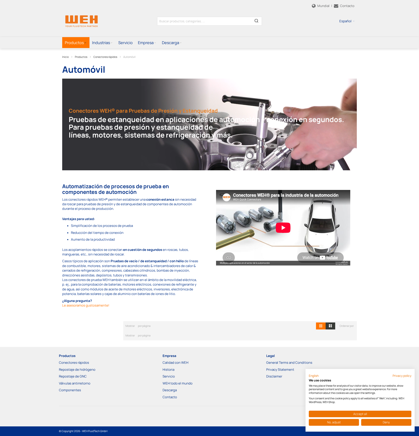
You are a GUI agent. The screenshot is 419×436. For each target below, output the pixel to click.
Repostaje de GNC (73, 376)
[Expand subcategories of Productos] (85, 43)
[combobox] (209, 21)
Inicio (65, 57)
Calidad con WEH (175, 362)
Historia (168, 369)
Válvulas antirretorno (74, 383)
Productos (81, 57)
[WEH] (81, 21)
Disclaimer (274, 376)
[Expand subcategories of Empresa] (155, 43)
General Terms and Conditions (289, 362)
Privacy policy (402, 376)
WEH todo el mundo (177, 383)
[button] (347, 21)
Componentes (70, 390)
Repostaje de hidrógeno (77, 369)
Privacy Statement (280, 369)
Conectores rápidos (105, 57)
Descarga (170, 390)
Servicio (169, 376)
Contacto (170, 397)
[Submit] (256, 20)
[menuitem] (75, 42)
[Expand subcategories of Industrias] (111, 43)
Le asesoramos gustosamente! (85, 305)
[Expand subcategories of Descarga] (180, 43)
